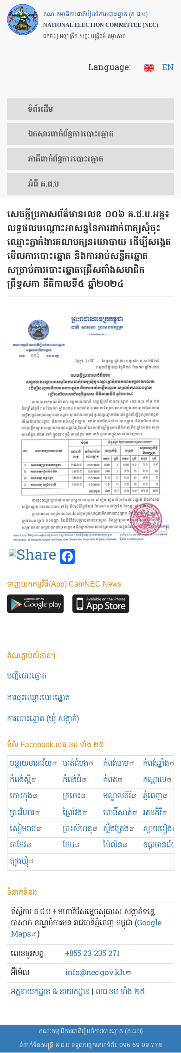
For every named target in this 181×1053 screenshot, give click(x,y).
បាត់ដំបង (75, 763)
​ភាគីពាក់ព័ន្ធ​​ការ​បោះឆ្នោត (65, 160)
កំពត (110, 780)
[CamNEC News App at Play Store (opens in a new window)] (35, 606)
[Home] (23, 19)
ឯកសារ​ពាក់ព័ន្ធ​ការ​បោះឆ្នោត (71, 135)
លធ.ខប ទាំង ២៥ (120, 992)
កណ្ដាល (154, 780)
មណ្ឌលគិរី (117, 796)
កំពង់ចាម (116, 763)
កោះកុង (21, 796)
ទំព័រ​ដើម (40, 110)
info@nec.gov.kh (95, 973)
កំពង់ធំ (72, 780)
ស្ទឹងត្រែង (116, 829)
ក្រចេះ (71, 796)
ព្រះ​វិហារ (22, 813)
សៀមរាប (23, 829)
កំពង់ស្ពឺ (20, 780)
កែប (68, 845)
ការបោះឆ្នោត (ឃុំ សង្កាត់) (43, 719)
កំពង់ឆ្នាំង (156, 763)
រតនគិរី (152, 813)
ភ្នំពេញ (152, 796)
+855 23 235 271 (92, 954)
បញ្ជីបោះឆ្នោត (26, 676)
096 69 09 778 (140, 1045)
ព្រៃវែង (72, 813)
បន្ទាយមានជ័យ (31, 763)
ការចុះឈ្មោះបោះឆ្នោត (38, 698)
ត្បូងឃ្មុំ (19, 861)
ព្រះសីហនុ (77, 829)
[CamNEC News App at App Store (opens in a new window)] (100, 606)
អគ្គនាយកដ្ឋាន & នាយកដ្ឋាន (50, 992)
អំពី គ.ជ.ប (43, 185)
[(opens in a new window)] (32, 557)
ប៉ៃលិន (112, 845)
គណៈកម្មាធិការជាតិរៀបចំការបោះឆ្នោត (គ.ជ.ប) (91, 1031)
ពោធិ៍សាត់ (117, 813)
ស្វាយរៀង (157, 829)
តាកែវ (18, 845)
